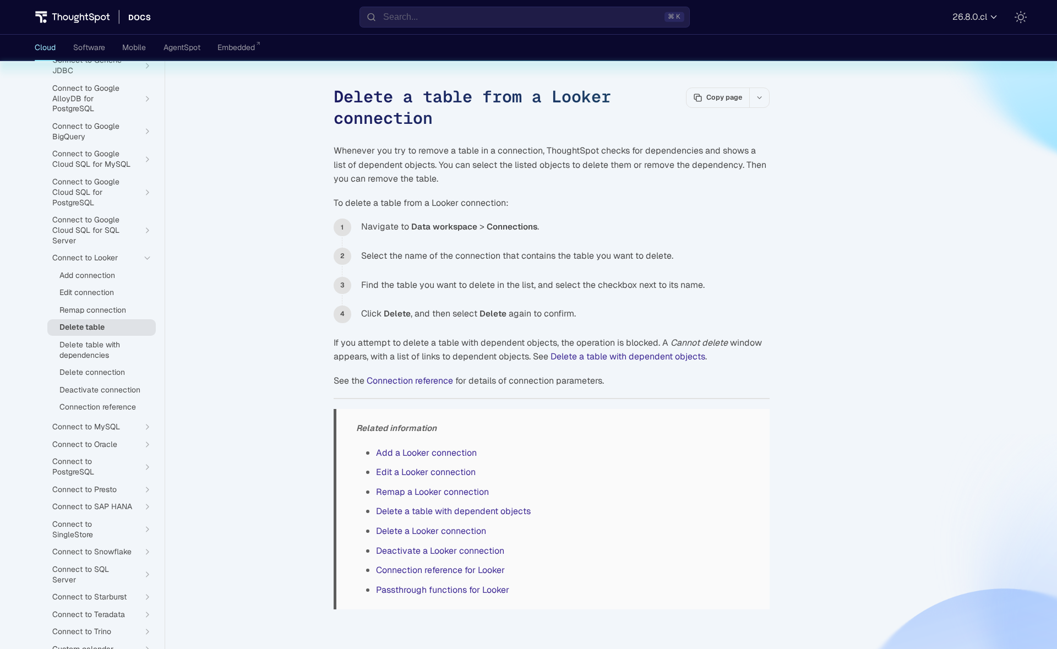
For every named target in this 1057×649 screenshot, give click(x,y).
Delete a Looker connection (431, 531)
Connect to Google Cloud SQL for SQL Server (85, 230)
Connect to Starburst (89, 597)
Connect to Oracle (84, 444)
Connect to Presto (84, 489)
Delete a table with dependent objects (628, 356)
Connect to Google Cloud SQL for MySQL (91, 159)
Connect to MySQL (86, 427)
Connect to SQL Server (80, 574)
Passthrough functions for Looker (442, 590)
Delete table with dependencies (89, 350)
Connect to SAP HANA (92, 506)
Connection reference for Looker (440, 570)
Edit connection (86, 292)
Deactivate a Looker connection (440, 551)
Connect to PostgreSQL (73, 466)
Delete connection (92, 372)
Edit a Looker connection (426, 472)
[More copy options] (759, 97)
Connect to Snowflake (92, 552)
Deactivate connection (99, 390)
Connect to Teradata (88, 614)
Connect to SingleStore (72, 529)
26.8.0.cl (969, 17)
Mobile (134, 47)
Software (89, 47)
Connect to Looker (85, 258)
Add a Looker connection (426, 453)
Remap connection (92, 310)
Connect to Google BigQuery (85, 131)
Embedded (236, 47)
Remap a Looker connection (432, 492)
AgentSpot (182, 47)
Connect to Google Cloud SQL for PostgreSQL (85, 192)
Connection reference (410, 380)
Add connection (87, 275)
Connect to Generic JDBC (87, 65)
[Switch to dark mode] (1020, 17)
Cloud (45, 47)
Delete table (82, 327)
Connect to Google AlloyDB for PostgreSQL (85, 98)
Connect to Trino (81, 631)
